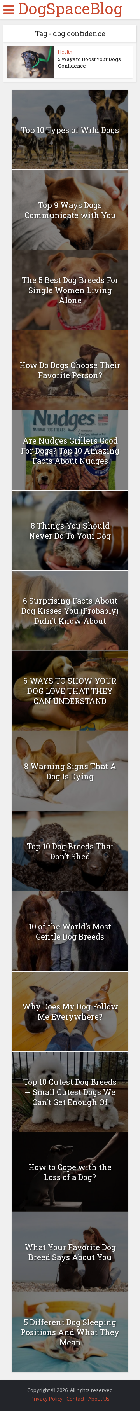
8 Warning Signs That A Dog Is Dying (70, 771)
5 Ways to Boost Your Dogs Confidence (89, 62)
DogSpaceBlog (70, 9)
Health (65, 52)
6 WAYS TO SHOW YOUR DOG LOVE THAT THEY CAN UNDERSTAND (70, 691)
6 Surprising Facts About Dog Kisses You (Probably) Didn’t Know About (70, 610)
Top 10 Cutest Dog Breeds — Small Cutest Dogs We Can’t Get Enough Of (70, 1092)
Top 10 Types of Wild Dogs (70, 130)
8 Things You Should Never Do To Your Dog (70, 530)
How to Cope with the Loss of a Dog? (70, 1172)
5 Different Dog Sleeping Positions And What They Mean (70, 1332)
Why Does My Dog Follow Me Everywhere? (70, 1011)
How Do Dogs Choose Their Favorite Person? (70, 370)
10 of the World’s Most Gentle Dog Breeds (70, 931)
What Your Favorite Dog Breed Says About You (70, 1252)
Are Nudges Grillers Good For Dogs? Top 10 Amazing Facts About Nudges (70, 450)
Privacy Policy (47, 1398)
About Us (99, 1398)
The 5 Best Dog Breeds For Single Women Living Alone (70, 290)
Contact (75, 1398)
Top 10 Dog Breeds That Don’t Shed (70, 851)
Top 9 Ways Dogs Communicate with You (70, 210)
